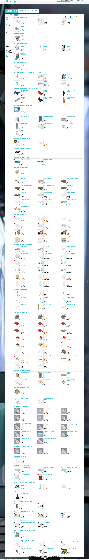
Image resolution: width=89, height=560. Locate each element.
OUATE (6, 24)
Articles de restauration (8, 50)
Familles (7, 17)
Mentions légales (14, 559)
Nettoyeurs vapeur (8, 58)
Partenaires (21, 559)
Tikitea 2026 (9, 559)
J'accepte (44, 558)
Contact (62, 0)
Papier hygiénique (8, 25)
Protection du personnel (8, 49)
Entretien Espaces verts (8, 45)
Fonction (7, 19)
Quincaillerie (7, 46)
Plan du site (18, 559)
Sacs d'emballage (8, 51)
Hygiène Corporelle (8, 32)
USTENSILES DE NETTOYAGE (9, 40)
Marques (7, 18)
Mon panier (66, 0)
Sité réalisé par (80, 559)
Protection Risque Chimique (9, 38)
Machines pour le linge (8, 63)
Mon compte (71, 0)
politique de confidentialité (44, 557)
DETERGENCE (7, 31)
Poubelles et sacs (8, 44)
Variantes (22, 65)
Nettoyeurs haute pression (9, 57)
